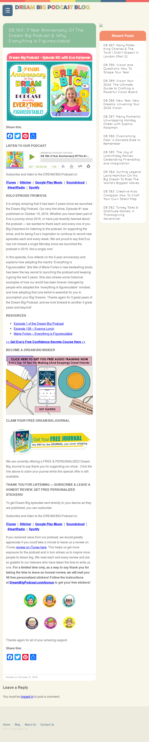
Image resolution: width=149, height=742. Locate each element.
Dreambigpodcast (52, 10)
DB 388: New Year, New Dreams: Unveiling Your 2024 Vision (121, 104)
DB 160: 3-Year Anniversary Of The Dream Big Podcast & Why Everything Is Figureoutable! (46, 35)
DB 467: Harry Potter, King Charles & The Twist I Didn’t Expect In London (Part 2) (121, 50)
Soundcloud (75, 182)
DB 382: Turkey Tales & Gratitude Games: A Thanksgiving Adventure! (120, 213)
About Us (30, 724)
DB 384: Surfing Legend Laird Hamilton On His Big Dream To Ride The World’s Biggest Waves (122, 177)
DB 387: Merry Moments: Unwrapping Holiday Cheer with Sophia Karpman (122, 122)
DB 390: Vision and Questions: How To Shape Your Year (118, 68)
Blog (17, 724)
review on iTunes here (31, 547)
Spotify (34, 187)
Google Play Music (48, 182)
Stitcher (25, 182)
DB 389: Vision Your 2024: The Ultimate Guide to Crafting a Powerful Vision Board (120, 86)
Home (6, 724)
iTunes (11, 182)
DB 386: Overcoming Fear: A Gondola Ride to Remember (121, 139)
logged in (27, 696)
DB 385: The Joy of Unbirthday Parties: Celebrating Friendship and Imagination (121, 157)
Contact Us (47, 724)
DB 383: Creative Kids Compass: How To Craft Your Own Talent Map (121, 195)
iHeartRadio (16, 187)
